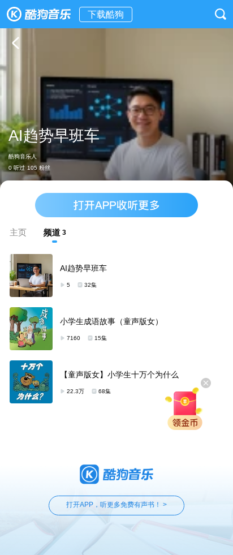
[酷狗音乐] (39, 14)
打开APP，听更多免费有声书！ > (116, 505)
